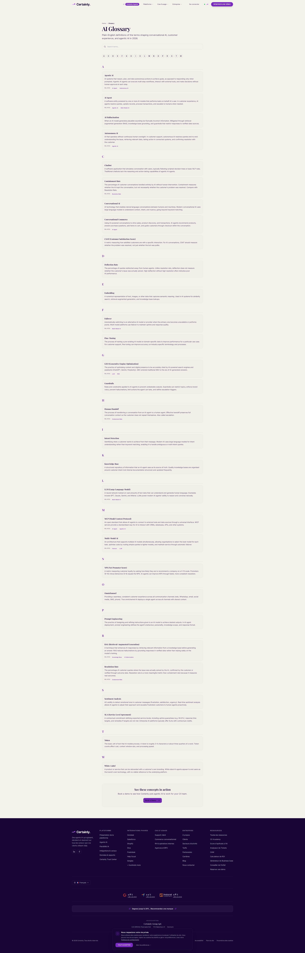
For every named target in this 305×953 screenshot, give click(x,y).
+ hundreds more (134, 865)
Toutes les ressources (218, 835)
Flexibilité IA (104, 846)
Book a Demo (150, 800)
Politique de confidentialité (130, 940)
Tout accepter (124, 945)
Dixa (129, 848)
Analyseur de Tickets (218, 848)
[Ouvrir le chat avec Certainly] (206, 4)
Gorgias (130, 861)
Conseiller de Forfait (218, 865)
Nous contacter (189, 865)
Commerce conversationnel (165, 839)
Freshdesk (131, 852)
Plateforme (147, 4)
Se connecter (194, 4)
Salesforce (131, 839)
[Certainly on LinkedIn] (74, 851)
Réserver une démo (222, 4)
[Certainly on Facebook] (79, 851)
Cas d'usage (162, 4)
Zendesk (130, 835)
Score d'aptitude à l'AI (219, 844)
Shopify (130, 844)
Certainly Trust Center (108, 859)
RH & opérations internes (164, 844)
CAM (212, 852)
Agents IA (103, 842)
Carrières (186, 856)
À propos (186, 835)
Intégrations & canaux (108, 851)
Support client (160, 835)
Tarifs (185, 848)
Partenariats (187, 852)
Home (104, 23)
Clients (185, 839)
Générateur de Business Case (221, 861)
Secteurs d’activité (190, 844)
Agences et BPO (161, 848)
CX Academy (215, 839)
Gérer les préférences (142, 945)
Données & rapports (107, 855)
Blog (184, 861)
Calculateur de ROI (217, 856)
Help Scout (131, 856)
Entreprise (176, 4)
